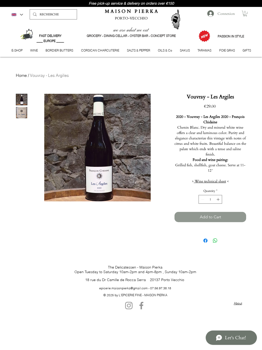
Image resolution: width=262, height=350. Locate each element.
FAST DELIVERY (50, 36)
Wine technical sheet (210, 181)
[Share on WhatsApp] (215, 241)
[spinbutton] (210, 199)
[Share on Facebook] (205, 241)
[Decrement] (202, 199)
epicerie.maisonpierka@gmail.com (123, 288)
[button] (245, 13)
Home (21, 75)
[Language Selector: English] (17, 14)
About (238, 303)
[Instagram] (129, 306)
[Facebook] (141, 306)
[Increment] (218, 199)
